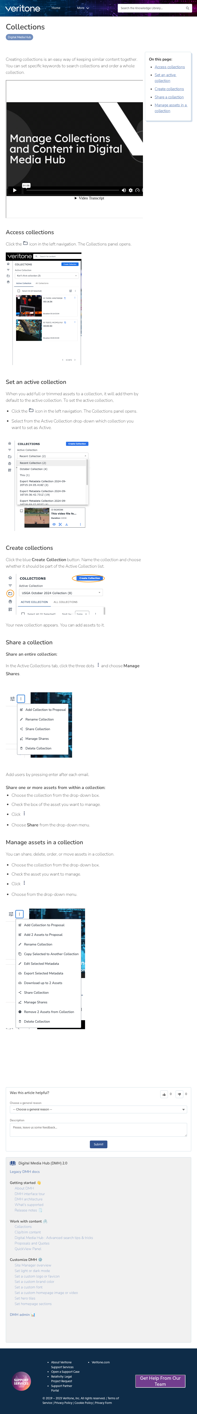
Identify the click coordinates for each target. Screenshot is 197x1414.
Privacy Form (103, 1403)
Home (56, 8)
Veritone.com (101, 1362)
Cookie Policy (83, 1403)
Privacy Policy (63, 1403)
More (80, 8)
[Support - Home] (23, 8)
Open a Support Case (65, 1371)
